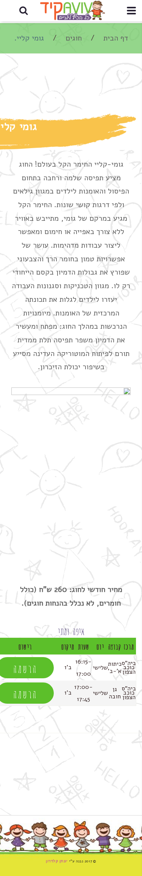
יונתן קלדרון (56, 861)
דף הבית (115, 38)
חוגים (74, 38)
